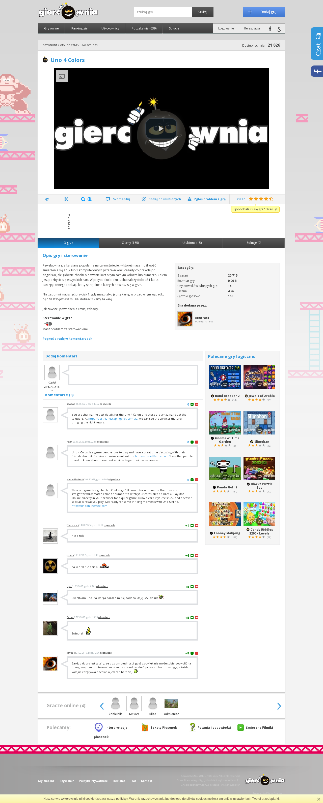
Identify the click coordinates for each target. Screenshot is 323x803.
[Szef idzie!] (47, 199)
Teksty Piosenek (163, 727)
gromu (70, 555)
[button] (161, 128)
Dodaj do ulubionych (164, 199)
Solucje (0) (254, 243)
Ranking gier (80, 28)
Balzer (70, 617)
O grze (68, 243)
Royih (69, 441)
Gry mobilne (46, 781)
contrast (71, 652)
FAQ (133, 781)
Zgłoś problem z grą (210, 199)
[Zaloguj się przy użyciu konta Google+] (280, 28)
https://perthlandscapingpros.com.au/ (113, 418)
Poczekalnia (144, 28)
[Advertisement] (163, 220)
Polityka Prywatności (93, 781)
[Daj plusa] (192, 404)
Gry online (51, 28)
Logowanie (226, 28)
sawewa (71, 404)
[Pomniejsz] (83, 199)
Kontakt (146, 781)
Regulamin (67, 781)
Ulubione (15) (192, 243)
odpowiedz (105, 404)
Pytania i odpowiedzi (214, 727)
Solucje (174, 28)
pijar (69, 586)
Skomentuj (121, 199)
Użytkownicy (110, 28)
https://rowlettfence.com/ (152, 456)
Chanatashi (73, 525)
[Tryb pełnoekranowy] (66, 199)
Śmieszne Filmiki (259, 727)
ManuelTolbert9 (75, 479)
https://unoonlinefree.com (89, 506)
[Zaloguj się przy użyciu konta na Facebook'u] (270, 28)
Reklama (119, 781)
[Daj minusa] (196, 404)
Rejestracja (252, 28)
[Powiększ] (90, 199)
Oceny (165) (130, 243)
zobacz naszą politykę (111, 798)
